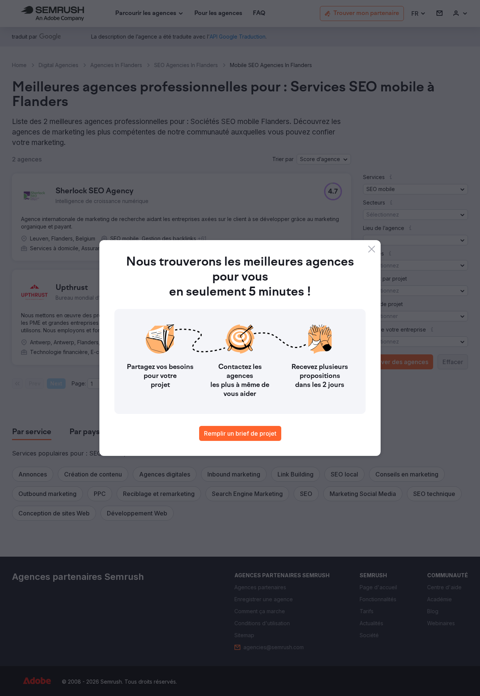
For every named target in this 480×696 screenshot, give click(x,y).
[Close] (372, 249)
